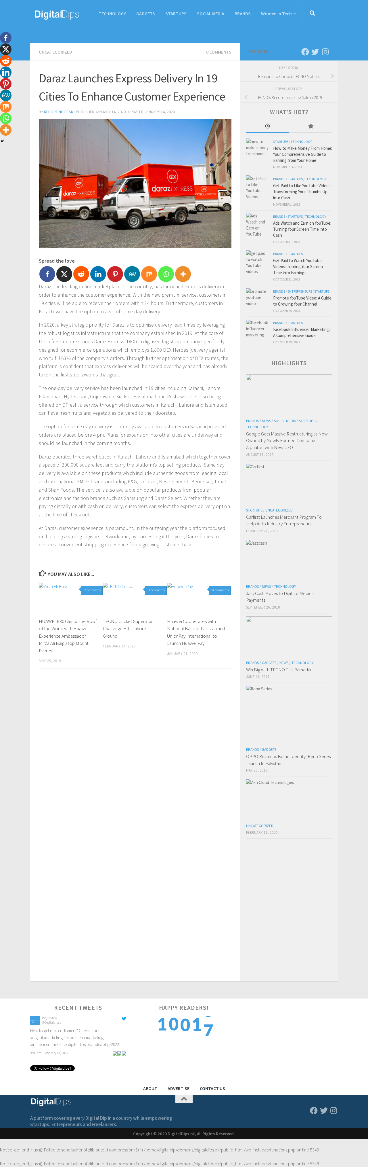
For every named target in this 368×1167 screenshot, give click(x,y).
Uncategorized (55, 52)
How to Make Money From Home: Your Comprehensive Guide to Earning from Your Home (302, 154)
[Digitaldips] (35, 1024)
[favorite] (124, 1046)
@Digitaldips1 (51, 1022)
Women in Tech (276, 13)
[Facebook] (47, 274)
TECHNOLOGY (112, 13)
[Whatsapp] (166, 274)
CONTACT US (212, 1088)
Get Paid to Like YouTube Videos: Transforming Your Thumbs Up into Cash (302, 191)
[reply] (115, 1046)
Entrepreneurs (300, 291)
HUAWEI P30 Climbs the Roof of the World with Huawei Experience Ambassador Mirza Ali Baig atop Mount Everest (68, 636)
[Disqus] (135, 753)
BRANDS (243, 13)
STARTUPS (176, 13)
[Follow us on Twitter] (315, 52)
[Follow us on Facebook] (305, 52)
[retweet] (119, 1046)
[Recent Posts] (267, 126)
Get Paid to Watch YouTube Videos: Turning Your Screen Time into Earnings (298, 266)
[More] (183, 274)
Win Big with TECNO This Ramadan (279, 669)
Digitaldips (49, 1018)
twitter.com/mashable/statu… (55, 1038)
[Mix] (149, 274)
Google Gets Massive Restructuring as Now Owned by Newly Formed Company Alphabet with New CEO (287, 440)
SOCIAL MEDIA (210, 13)
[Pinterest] (115, 274)
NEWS (266, 420)
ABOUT (150, 1088)
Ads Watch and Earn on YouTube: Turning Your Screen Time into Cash (302, 229)
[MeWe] (132, 274)
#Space (88, 1031)
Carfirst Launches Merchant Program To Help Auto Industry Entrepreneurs (284, 520)
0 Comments (218, 52)
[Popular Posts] (310, 126)
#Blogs (75, 1031)
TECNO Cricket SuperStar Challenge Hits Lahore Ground (128, 628)
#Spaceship (106, 1031)
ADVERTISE (178, 1088)
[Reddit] (81, 274)
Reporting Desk (58, 111)
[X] (64, 274)
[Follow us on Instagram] (325, 52)
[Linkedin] (98, 274)
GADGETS (145, 13)
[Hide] (2, 141)
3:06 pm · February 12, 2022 (49, 1046)
